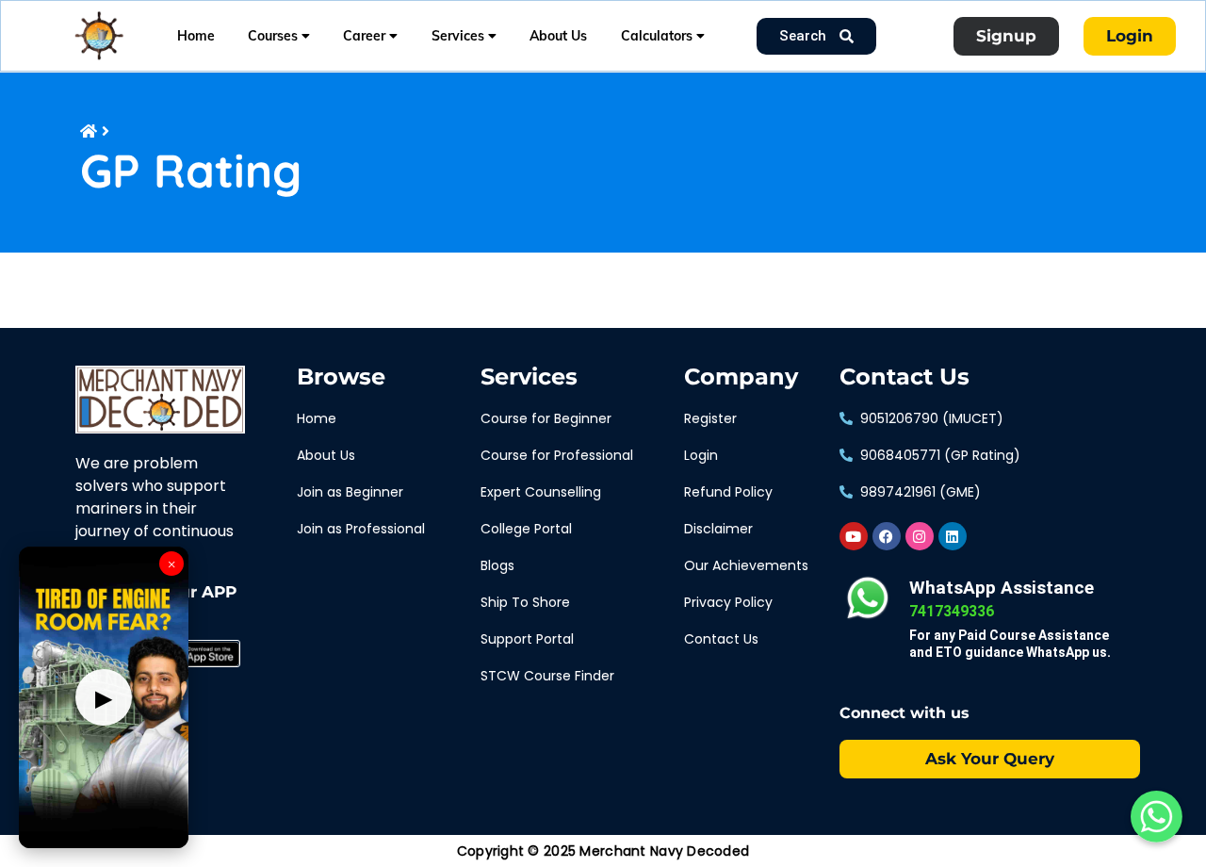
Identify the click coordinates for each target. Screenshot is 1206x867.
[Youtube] (853, 536)
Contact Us (904, 377)
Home (196, 35)
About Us (558, 35)
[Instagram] (919, 536)
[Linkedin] (952, 536)
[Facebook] (886, 536)
